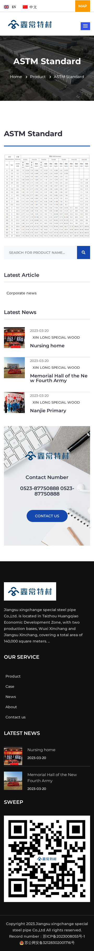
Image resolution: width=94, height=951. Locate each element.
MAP (82, 6)
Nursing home (47, 345)
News (10, 696)
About (11, 707)
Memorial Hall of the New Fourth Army (58, 378)
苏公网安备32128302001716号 (50, 942)
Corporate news (21, 293)
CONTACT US (47, 516)
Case (9, 686)
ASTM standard (69, 76)
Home (16, 76)
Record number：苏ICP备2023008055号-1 (47, 936)
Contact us (15, 717)
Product (38, 76)
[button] (85, 26)
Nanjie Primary (48, 410)
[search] (83, 252)
